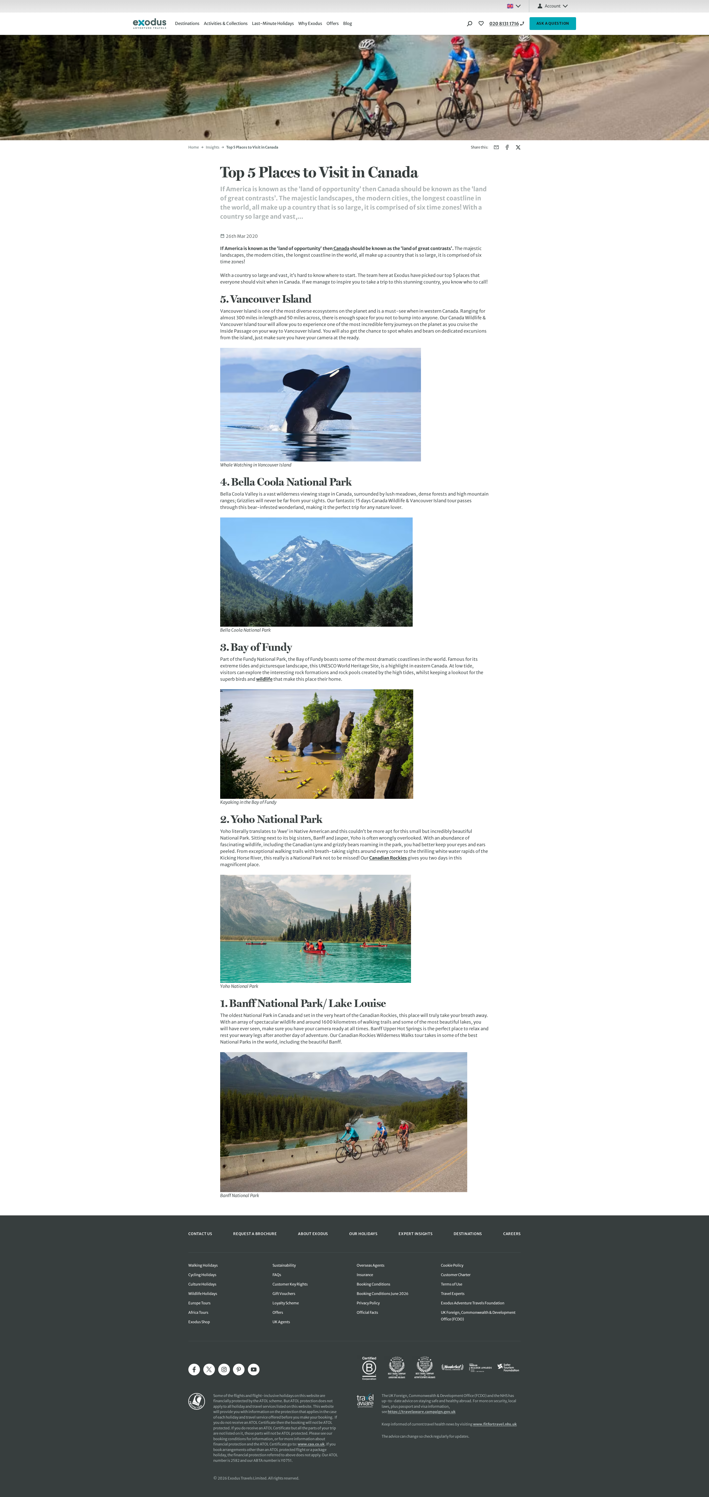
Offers (333, 23)
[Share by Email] (496, 147)
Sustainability (284, 1265)
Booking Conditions (373, 1284)
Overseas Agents (370, 1265)
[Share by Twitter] (518, 147)
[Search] (469, 23)
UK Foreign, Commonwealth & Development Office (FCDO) (478, 1316)
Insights (212, 147)
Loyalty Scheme (286, 1303)
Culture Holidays (202, 1284)
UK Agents (281, 1322)
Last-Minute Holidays (273, 23)
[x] (209, 1369)
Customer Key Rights (290, 1284)
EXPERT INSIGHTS (415, 1233)
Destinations (187, 23)
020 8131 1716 (504, 23)
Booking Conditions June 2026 (383, 1293)
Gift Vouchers (284, 1293)
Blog (347, 23)
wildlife (264, 679)
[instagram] (224, 1369)
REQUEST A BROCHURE (255, 1233)
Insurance (365, 1274)
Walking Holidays (203, 1265)
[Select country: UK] (514, 6)
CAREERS (512, 1233)
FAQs (277, 1274)
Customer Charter (456, 1274)
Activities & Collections (226, 23)
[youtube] (254, 1369)
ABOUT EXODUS (313, 1233)
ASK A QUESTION (552, 23)
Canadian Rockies (388, 858)
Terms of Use (451, 1284)
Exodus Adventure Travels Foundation (472, 1303)
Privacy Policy (368, 1303)
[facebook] (194, 1369)
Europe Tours (199, 1303)
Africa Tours (198, 1312)
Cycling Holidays (202, 1274)
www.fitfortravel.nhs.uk (495, 1424)
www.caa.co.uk (311, 1444)
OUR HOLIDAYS (363, 1233)
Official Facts (367, 1312)
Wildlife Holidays (202, 1293)
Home (193, 147)
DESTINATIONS (468, 1233)
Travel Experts (452, 1293)
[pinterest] (239, 1369)
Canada (341, 248)
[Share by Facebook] (507, 147)
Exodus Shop (199, 1322)
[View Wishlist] (482, 23)
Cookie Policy (452, 1265)
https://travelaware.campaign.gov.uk (422, 1411)
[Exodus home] (149, 23)
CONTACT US (200, 1233)
